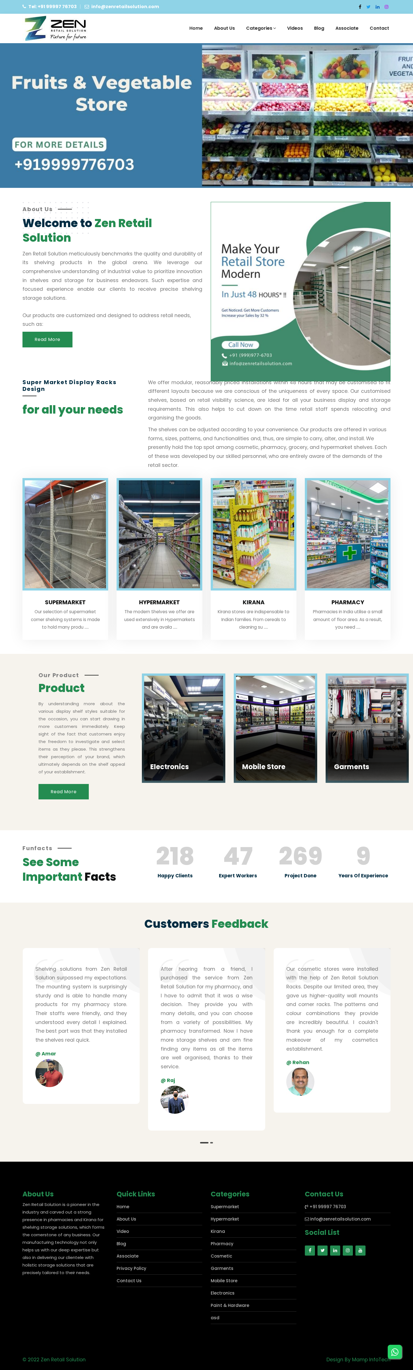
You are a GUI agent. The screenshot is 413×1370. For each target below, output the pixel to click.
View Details (168, 776)
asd (215, 1318)
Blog (319, 28)
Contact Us (129, 1281)
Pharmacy (348, 602)
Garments (262, 766)
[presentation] (147, 737)
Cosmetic (221, 1256)
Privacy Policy (131, 1268)
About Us (224, 28)
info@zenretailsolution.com (340, 1219)
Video (123, 1231)
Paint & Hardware (230, 1305)
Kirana (254, 602)
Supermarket (65, 602)
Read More (47, 339)
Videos (295, 28)
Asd (343, 674)
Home (196, 28)
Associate (346, 28)
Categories (259, 28)
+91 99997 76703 (327, 1207)
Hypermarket (159, 602)
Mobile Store (175, 766)
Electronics (223, 1293)
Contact (379, 28)
